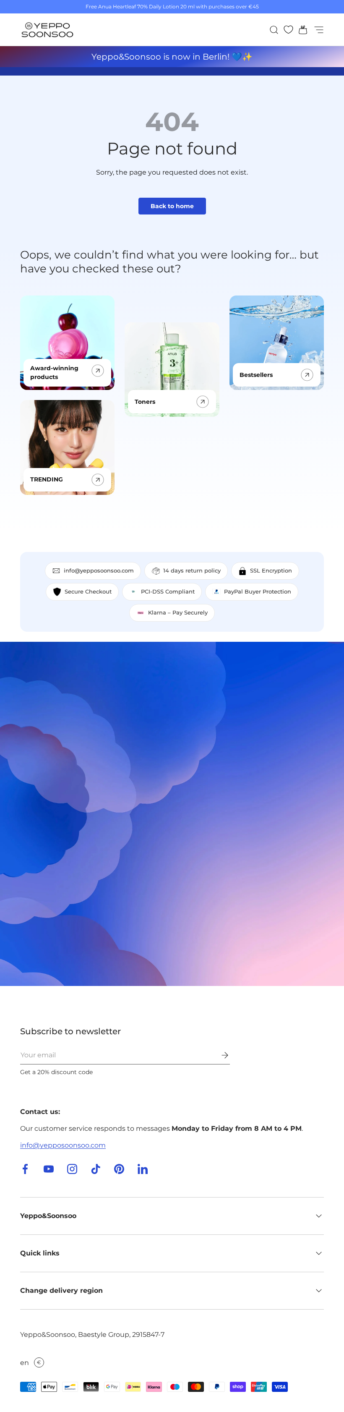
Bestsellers (256, 375)
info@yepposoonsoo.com (63, 1145)
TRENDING (46, 479)
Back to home (172, 206)
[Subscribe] (219, 1055)
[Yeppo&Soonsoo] (172, 814)
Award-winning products (54, 372)
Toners (145, 401)
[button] (300, 30)
